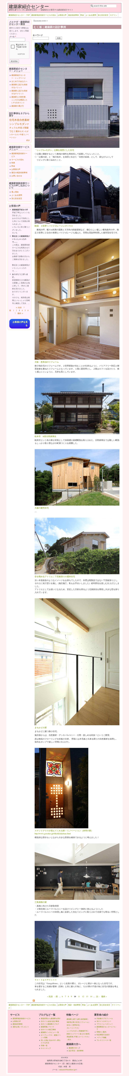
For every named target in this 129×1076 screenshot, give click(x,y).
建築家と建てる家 (73, 1019)
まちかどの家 (41, 727)
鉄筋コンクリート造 (74, 1034)
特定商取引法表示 (103, 1035)
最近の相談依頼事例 (19, 172)
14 (91, 996)
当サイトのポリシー (103, 1021)
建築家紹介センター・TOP (19, 15)
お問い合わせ (16, 176)
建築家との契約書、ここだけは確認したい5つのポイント (19, 100)
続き (28, 140)
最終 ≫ (20, 313)
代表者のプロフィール (104, 1018)
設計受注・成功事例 (76, 1050)
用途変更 (70, 1037)
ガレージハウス (72, 1028)
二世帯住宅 (75, 1025)
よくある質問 (91, 15)
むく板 (14, 131)
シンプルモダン (18, 124)
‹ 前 (56, 996)
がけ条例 (85, 1034)
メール (12, 36)
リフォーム (84, 1022)
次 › (97, 996)
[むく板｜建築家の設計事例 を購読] (34, 1000)
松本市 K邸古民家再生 (45, 436)
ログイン (113, 15)
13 (87, 996)
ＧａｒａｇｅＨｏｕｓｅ (46, 979)
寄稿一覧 (44, 1045)
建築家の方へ (74, 1048)
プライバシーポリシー (104, 1024)
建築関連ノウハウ (47, 1027)
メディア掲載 (101, 1037)
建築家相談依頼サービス (22, 1018)
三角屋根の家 (41, 902)
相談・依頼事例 (74, 1005)
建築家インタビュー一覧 (50, 1032)
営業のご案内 (101, 1032)
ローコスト (15, 134)
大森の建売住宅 (42, 507)
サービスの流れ (17, 159)
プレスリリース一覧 (103, 1040)
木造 (16, 120)
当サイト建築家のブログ (50, 1024)
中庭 (21, 134)
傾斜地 (69, 1022)
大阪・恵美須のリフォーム (47, 362)
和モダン (21, 131)
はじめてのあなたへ (19, 81)
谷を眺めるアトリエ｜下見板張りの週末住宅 (55, 576)
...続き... (69, 1039)
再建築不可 (83, 1031)
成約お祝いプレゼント (21, 1027)
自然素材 (24, 120)
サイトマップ (46, 1048)
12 (83, 996)
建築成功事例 (17, 1024)
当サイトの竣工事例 (48, 1029)
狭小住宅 (76, 1022)
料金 (82, 15)
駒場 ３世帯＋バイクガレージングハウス (54, 225)
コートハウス (83, 1037)
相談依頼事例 (73, 15)
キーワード (38, 35)
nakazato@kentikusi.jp (68, 1069)
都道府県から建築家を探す (51, 1018)
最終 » (104, 996)
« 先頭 (50, 996)
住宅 (11, 120)
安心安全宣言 (103, 15)
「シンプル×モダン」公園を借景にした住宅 (54, 150)
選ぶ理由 (15, 192)
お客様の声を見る (20, 324)
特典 (13, 162)
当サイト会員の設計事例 (50, 1021)
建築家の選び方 (17, 106)
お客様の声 (62, 15)
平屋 (75, 1037)
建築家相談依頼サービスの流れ (43, 15)
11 (79, 996)
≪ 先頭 (19, 307)
